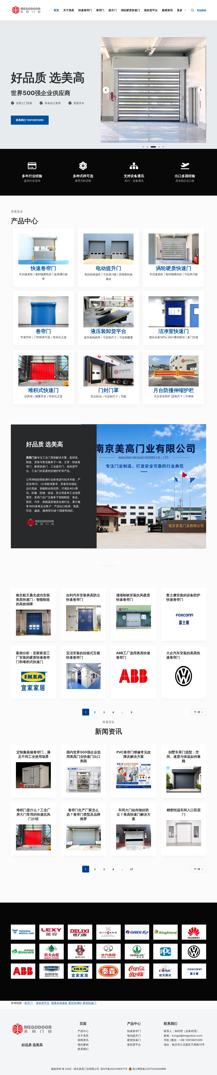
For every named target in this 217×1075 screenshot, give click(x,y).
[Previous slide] (105, 90)
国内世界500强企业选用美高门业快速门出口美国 (83, 756)
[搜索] (192, 10)
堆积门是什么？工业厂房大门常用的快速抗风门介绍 (33, 814)
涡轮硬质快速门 (130, 10)
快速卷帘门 (85, 10)
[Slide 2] (147, 147)
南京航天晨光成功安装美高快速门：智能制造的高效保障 (33, 599)
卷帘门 (100, 10)
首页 (56, 10)
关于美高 (68, 10)
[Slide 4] (159, 147)
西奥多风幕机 (59, 1003)
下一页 (197, 712)
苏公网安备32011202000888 (149, 1068)
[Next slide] (200, 90)
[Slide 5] (163, 147)
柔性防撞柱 (75, 1003)
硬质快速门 (89, 1003)
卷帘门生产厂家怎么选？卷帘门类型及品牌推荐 (83, 814)
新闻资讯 (167, 10)
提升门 (112, 10)
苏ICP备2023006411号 (114, 1068)
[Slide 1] (143, 147)
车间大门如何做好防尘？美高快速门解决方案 (134, 814)
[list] (153, 90)
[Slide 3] (153, 147)
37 (131, 869)
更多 (179, 10)
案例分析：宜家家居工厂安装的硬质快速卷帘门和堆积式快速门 (33, 657)
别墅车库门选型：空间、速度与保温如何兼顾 (184, 756)
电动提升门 (134, 1035)
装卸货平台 (151, 10)
